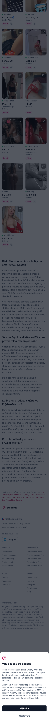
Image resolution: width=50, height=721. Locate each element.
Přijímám (24, 708)
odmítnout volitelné (16, 695)
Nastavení (24, 716)
